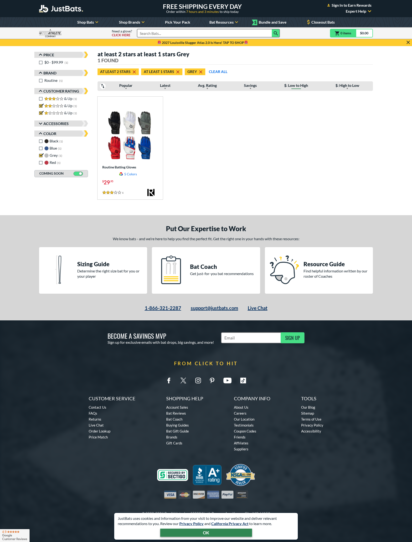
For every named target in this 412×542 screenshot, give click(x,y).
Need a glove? (122, 33)
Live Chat (258, 308)
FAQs (93, 413)
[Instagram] (198, 380)
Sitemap (307, 413)
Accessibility (311, 431)
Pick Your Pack (177, 22)
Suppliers (241, 449)
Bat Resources (221, 22)
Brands (171, 437)
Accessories (56, 123)
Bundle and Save (270, 22)
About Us (241, 407)
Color (49, 133)
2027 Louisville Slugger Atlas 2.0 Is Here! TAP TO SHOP (202, 43)
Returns (95, 419)
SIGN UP (292, 337)
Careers (240, 413)
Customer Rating (61, 91)
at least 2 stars (115, 71)
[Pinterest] (212, 380)
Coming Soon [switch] (51, 173)
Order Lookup (99, 431)
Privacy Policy (191, 523)
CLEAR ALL (218, 71)
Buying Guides (177, 425)
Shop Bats (85, 22)
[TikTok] (243, 380)
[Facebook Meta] (169, 380)
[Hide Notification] (408, 42)
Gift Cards (174, 443)
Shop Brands (129, 22)
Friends (240, 437)
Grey (192, 71)
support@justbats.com (214, 308)
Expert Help (356, 11)
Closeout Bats (323, 22)
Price (48, 54)
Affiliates (241, 443)
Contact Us (97, 407)
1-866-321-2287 (163, 308)
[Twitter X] (183, 380)
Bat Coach (174, 419)
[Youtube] (227, 380)
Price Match (98, 437)
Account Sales (177, 407)
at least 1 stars (159, 71)
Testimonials (244, 425)
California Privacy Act (229, 523)
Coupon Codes (245, 431)
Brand (50, 73)
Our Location (244, 419)
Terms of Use (311, 419)
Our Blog (308, 407)
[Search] (276, 33)
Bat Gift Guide (177, 431)
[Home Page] (61, 8)
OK (206, 532)
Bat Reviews (176, 413)
